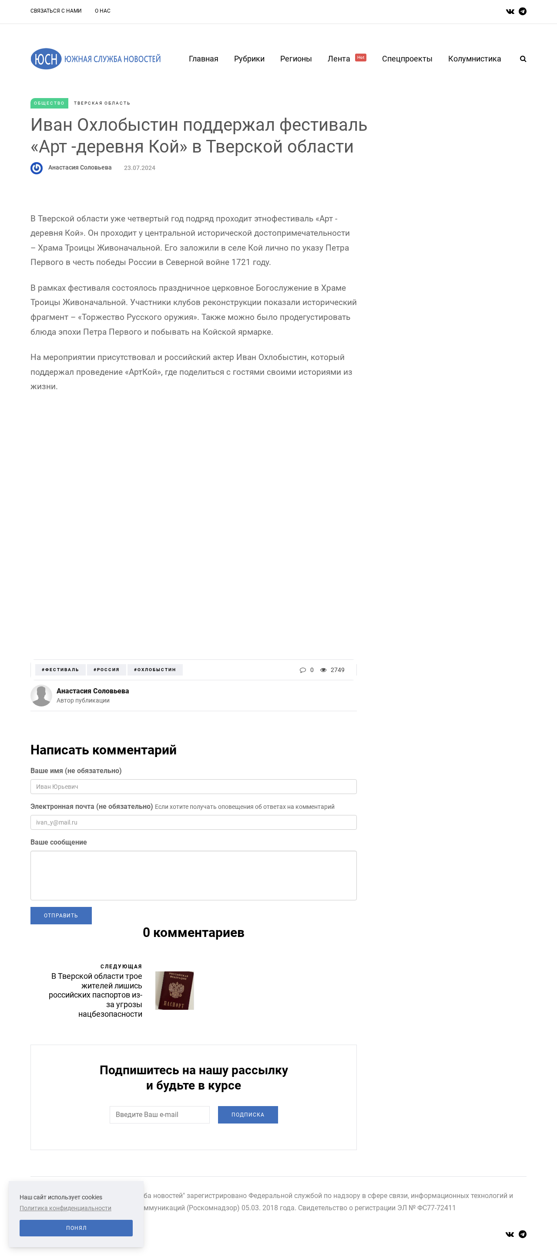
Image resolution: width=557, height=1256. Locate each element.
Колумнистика (474, 58)
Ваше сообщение (58, 842)
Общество (49, 103)
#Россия (107, 669)
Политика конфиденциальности (65, 1208)
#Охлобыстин (155, 669)
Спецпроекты (407, 58)
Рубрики (249, 58)
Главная (203, 58)
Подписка (248, 1115)
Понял (76, 1228)
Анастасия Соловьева (80, 167)
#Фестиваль (60, 669)
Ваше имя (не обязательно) (76, 771)
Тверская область (102, 103)
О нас (103, 11)
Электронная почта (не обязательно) (91, 806)
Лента (346, 58)
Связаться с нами (56, 11)
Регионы (296, 58)
